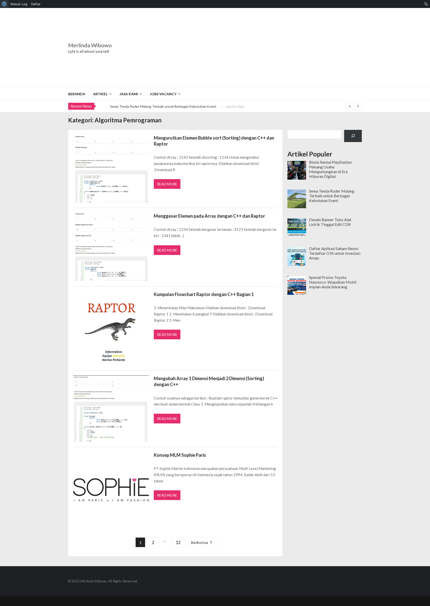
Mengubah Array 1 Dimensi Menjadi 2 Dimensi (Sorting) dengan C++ (209, 381)
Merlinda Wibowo (90, 45)
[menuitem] (4, 4)
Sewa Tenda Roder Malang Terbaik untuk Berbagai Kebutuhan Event (163, 106)
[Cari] (353, 136)
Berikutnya (199, 542)
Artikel (100, 94)
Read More (167, 184)
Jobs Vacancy (163, 94)
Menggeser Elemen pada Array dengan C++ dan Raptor (209, 216)
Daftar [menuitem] (36, 4)
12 (177, 542)
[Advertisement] (246, 48)
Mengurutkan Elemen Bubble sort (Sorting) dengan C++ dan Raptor (214, 141)
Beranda (76, 94)
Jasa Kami (128, 94)
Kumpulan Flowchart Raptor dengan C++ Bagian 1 (204, 294)
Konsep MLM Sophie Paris (180, 455)
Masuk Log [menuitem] (18, 4)
